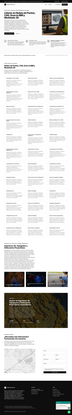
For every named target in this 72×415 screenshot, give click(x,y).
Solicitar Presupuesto (8, 33)
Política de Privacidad (54, 368)
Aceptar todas (57, 1)
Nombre (45, 350)
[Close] (69, 402)
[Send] (69, 408)
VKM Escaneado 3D (11, 4)
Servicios (50, 4)
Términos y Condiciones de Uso (58, 394)
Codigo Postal (46, 359)
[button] (20, 361)
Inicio (46, 4)
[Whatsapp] (69, 412)
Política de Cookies (56, 390)
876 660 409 (58, 4)
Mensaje (45, 363)
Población (57, 359)
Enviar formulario (55, 372)
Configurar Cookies (56, 395)
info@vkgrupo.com (34, 393)
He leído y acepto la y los (54, 369)
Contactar (64, 4)
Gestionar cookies (65, 1)
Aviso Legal (55, 389)
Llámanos (17, 33)
